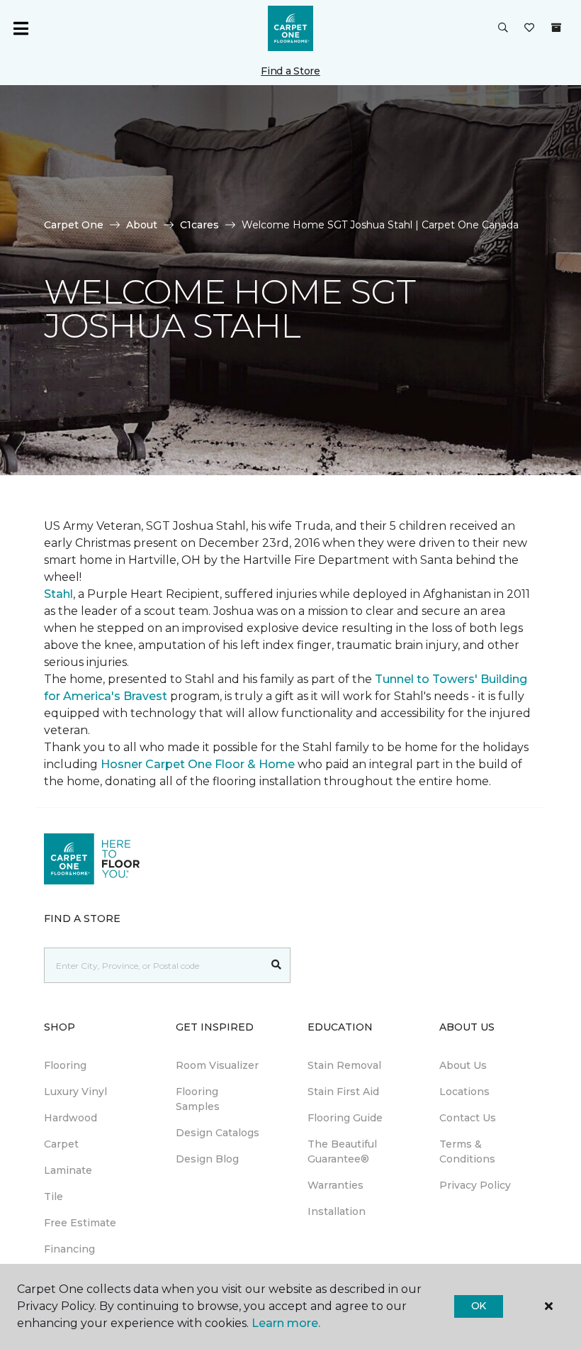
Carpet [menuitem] (61, 1144)
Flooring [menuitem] (65, 1065)
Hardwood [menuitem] (70, 1117)
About (141, 224)
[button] (503, 28)
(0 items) (556, 28)
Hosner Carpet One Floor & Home (198, 764)
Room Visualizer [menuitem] (217, 1065)
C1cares (199, 224)
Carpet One (73, 224)
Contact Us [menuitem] (467, 1117)
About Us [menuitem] (463, 1065)
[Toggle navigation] (20, 28)
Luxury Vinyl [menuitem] (75, 1091)
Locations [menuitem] (464, 1091)
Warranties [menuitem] (335, 1185)
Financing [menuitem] (69, 1249)
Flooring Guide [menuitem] (345, 1117)
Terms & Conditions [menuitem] (467, 1151)
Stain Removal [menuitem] (344, 1065)
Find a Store (290, 71)
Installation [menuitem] (337, 1211)
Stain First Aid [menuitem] (343, 1091)
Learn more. (286, 1323)
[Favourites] (529, 28)
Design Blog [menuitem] (207, 1159)
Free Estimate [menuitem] (80, 1222)
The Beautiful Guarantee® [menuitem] (342, 1151)
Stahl (58, 594)
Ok (478, 1305)
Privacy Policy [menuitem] (475, 1185)
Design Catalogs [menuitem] (217, 1132)
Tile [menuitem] (53, 1196)
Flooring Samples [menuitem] (198, 1099)
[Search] (276, 965)
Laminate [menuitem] (68, 1170)
